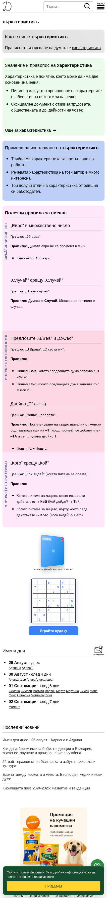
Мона (94, 691)
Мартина (72, 691)
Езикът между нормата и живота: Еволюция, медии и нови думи (52, 776)
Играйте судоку (53, 631)
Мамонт (14, 706)
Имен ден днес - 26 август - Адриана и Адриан (42, 740)
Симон (84, 691)
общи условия (44, 876)
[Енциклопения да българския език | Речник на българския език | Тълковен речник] (8, 6)
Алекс (31, 679)
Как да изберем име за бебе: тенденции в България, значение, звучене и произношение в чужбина (47, 750)
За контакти (63, 896)
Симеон (26, 691)
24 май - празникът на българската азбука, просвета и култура (48, 763)
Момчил (38, 691)
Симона (14, 691)
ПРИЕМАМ (53, 886)
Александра (44, 679)
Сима (48, 695)
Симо (12, 695)
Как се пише (36, 36)
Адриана (15, 667)
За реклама (85, 896)
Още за (28, 130)
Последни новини (21, 727)
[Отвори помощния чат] (97, 866)
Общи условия (39, 896)
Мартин (50, 691)
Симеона (23, 695)
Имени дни (13, 650)
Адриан (27, 667)
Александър (17, 679)
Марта (60, 691)
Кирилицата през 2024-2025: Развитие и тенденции (46, 788)
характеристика (86, 47)
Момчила (37, 695)
